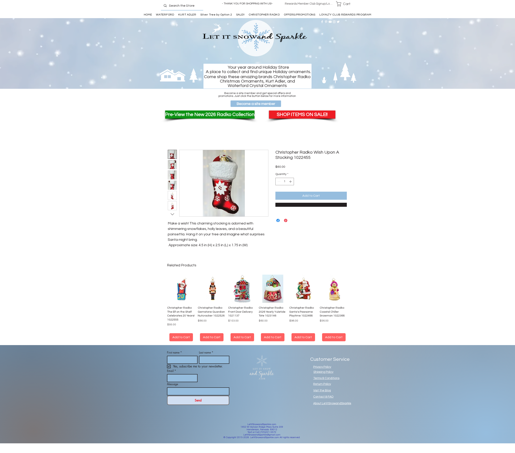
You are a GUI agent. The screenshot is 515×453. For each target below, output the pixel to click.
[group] (257, 310)
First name (174, 357)
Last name (206, 357)
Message (172, 389)
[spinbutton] (284, 181)
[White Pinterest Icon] (326, 22)
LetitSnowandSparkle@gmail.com (261, 439)
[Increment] (290, 181)
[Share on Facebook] (278, 220)
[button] (346, 3)
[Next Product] (353, 288)
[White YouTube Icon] (330, 22)
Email (171, 375)
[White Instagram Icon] (334, 22)
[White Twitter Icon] (338, 22)
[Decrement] (278, 181)
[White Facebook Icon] (322, 22)
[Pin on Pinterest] (285, 220)
